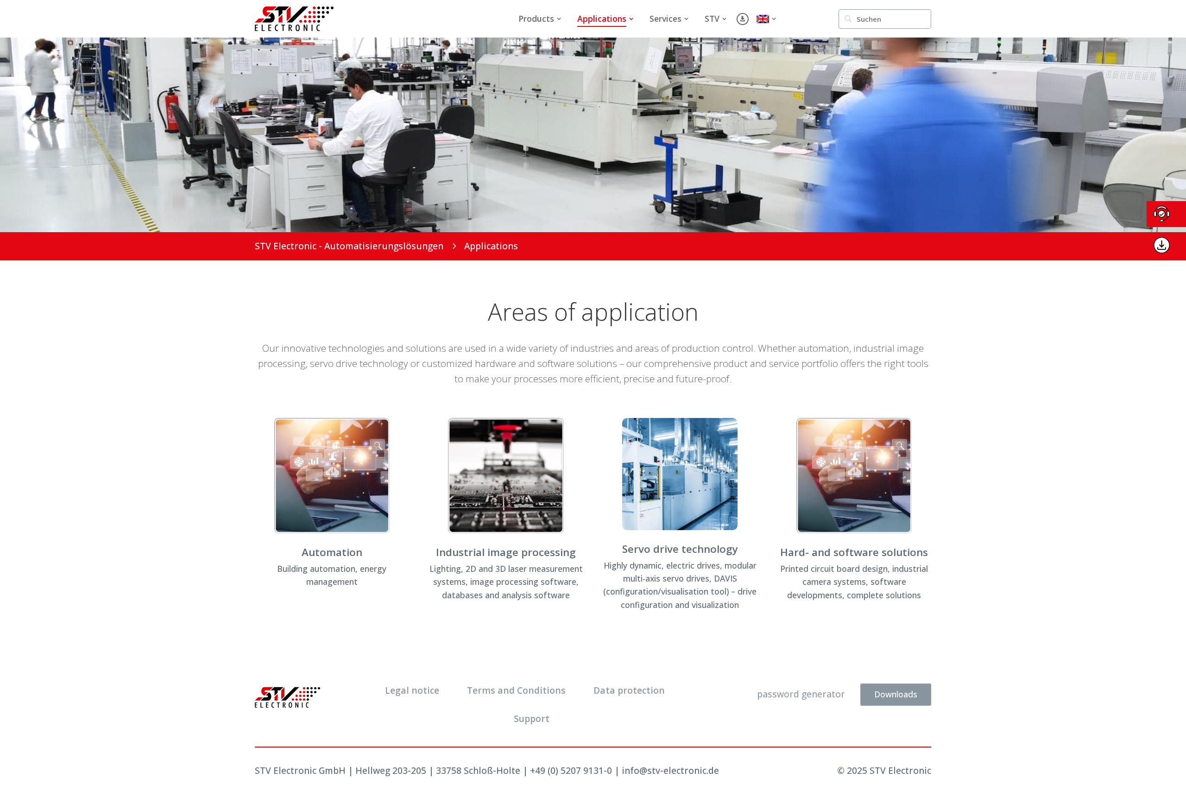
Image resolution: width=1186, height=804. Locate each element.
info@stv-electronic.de (670, 770)
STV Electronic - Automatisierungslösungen (349, 246)
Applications (601, 18)
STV (712, 18)
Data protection (629, 690)
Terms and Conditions (516, 690)
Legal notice (412, 690)
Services (665, 18)
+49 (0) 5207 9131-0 (571, 770)
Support (531, 718)
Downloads (895, 694)
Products (536, 18)
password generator (801, 694)
